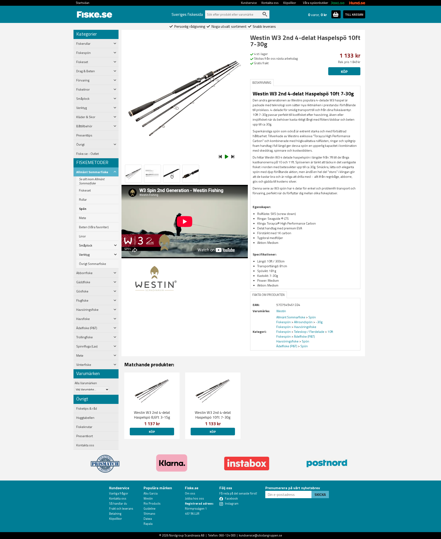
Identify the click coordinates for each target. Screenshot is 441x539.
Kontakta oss (270, 2)
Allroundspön (303, 322)
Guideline (149, 508)
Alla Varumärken (86, 383)
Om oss (190, 493)
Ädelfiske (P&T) (304, 336)
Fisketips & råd (86, 408)
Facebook (231, 498)
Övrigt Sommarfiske (92, 264)
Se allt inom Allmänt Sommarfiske (91, 181)
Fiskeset (85, 190)
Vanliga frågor (118, 493)
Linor (82, 236)
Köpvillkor (289, 2)
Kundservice (249, 2)
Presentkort (84, 436)
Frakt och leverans (121, 508)
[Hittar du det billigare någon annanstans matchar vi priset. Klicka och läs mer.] (105, 461)
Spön (82, 209)
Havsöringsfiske (305, 326)
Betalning (115, 513)
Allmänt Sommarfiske (290, 317)
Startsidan (82, 2)
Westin (148, 498)
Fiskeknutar (84, 426)
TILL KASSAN (354, 14)
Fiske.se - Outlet (87, 154)
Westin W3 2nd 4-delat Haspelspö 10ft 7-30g (213, 415)
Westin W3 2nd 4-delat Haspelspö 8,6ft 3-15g (152, 415)
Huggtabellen (85, 417)
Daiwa (148, 518)
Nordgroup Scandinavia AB (186, 535)
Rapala (148, 523)
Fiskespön (283, 322)
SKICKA (320, 494)
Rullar (83, 199)
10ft (330, 331)
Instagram (231, 503)
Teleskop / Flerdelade (309, 331)
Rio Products (152, 503)
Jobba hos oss (194, 498)
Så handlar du (118, 503)
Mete (82, 218)
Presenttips (84, 135)
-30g (319, 322)
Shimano (149, 513)
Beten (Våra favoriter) (94, 227)
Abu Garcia (151, 493)
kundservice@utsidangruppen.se (260, 535)
